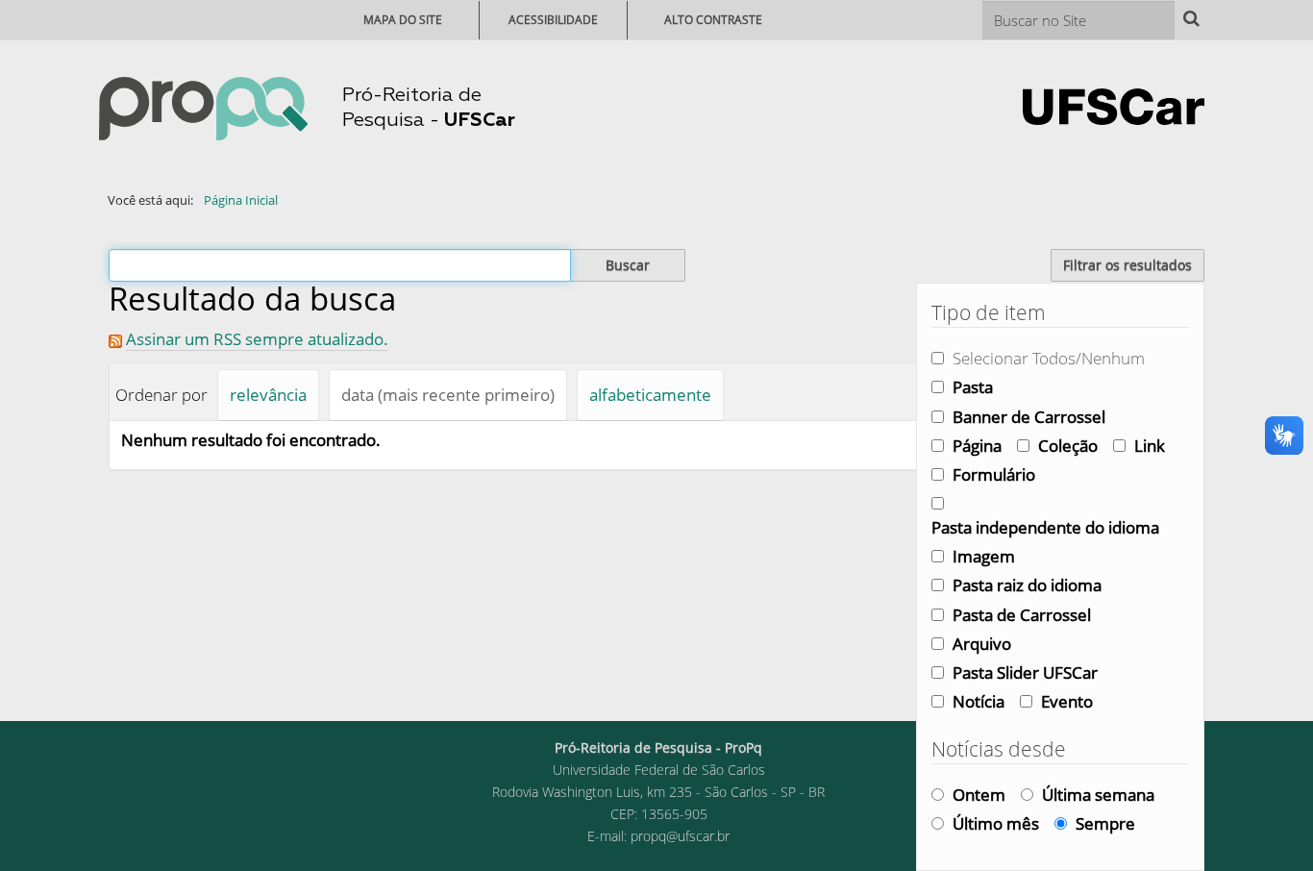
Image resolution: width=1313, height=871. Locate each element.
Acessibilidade (553, 20)
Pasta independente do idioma (1045, 527)
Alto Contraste (713, 20)
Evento (1067, 701)
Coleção (1068, 446)
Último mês (996, 823)
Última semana (1098, 795)
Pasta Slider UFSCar (1025, 672)
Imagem (984, 556)
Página (977, 446)
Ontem (979, 795)
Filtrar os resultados (1127, 265)
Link (1149, 446)
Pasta (973, 387)
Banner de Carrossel (1029, 417)
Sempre (1105, 823)
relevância (268, 395)
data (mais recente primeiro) (448, 395)
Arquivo (982, 644)
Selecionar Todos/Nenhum (1049, 358)
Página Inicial (241, 200)
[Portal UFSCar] (1113, 104)
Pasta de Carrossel (1022, 615)
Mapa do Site (402, 20)
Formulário (994, 474)
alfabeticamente (650, 395)
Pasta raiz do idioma (1027, 585)
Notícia (978, 701)
